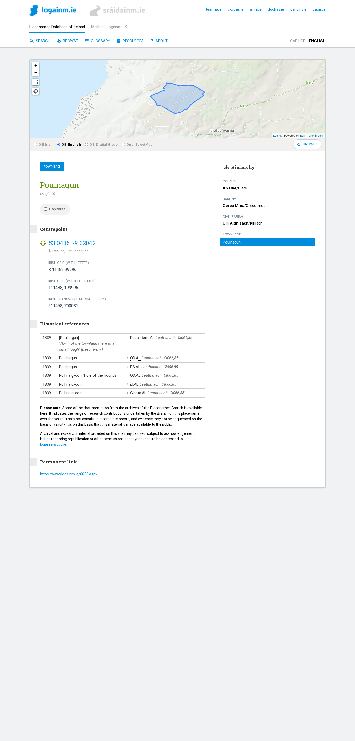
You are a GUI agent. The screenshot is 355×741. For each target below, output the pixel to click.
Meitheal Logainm (106, 26)
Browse (70, 41)
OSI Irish (45, 144)
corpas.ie (236, 9)
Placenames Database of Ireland (57, 26)
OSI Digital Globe (104, 144)
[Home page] (52, 11)
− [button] (35, 72)
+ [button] (35, 65)
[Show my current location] (35, 91)
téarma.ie (214, 9)
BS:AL (135, 367)
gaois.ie (319, 9)
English (317, 41)
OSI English (71, 144)
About (161, 41)
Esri (302, 135)
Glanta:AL (138, 393)
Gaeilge (297, 41)
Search (42, 41)
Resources (133, 41)
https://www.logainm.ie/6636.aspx (68, 474)
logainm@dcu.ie (53, 444)
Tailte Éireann (315, 135)
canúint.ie (298, 9)
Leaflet (277, 135)
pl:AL (134, 384)
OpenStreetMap (140, 144)
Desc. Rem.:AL (142, 337)
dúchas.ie (276, 9)
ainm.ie (256, 9)
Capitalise (57, 209)
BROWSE (310, 144)
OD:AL (135, 358)
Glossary (100, 41)
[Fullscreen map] (35, 82)
